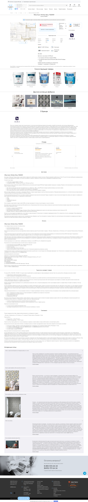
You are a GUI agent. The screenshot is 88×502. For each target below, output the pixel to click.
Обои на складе (40, 9)
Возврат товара (40, 485)
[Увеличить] (23, 41)
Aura (46, 40)
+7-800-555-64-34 (19, 5)
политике (51, 501)
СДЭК (55, 493)
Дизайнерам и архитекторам (42, 486)
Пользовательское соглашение (42, 489)
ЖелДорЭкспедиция (57, 494)
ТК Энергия (56, 495)
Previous (11, 80)
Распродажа (69, 9)
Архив (38, 490)
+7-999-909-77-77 (19, 7)
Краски (55, 9)
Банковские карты (57, 482)
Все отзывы (12, 167)
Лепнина (51, 9)
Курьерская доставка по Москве (59, 490)
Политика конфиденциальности (43, 487)
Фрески (46, 9)
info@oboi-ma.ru (23, 252)
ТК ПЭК (55, 491)
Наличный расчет (57, 484)
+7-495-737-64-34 (19, 4)
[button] (23, 43)
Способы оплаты (57, 481)
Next (77, 80)
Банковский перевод (57, 485)
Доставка (39, 482)
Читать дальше (35, 364)
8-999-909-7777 (16, 326)
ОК (55, 501)
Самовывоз (56, 489)
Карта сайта (39, 493)
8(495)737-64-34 (15, 266)
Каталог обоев (31, 9)
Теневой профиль (62, 9)
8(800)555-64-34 (36, 326)
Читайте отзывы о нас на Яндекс (71, 167)
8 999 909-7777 (13, 484)
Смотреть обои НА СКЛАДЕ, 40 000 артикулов (76, 25)
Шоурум (38, 491)
